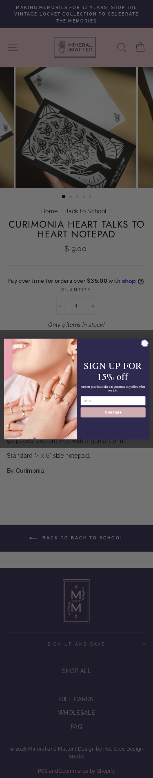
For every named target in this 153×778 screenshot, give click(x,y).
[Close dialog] (144, 343)
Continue (113, 412)
